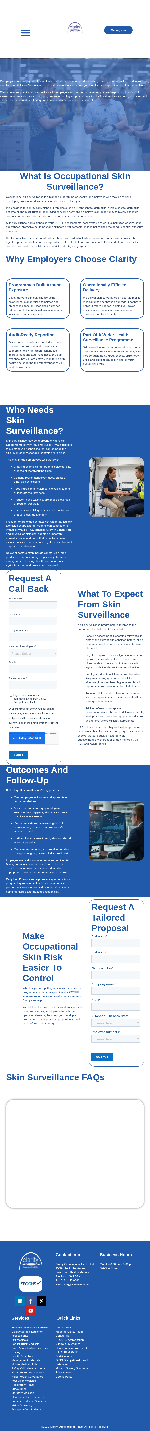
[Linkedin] (20, 1301)
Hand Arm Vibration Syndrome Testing (30, 1350)
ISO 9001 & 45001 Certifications (67, 1354)
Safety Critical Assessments (29, 1368)
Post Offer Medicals (24, 1380)
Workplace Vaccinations (26, 1409)
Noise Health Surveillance (27, 1376)
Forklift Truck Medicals (25, 1343)
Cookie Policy (64, 1376)
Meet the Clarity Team (69, 1331)
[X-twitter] (41, 1301)
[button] (26, 32)
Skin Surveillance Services (28, 1397)
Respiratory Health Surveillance (23, 1386)
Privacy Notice (64, 1372)
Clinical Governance (68, 1343)
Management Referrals (26, 1360)
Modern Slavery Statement (72, 1368)
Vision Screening (22, 1405)
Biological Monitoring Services (30, 1327)
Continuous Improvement (71, 1347)
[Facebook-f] (31, 1301)
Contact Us (62, 1335)
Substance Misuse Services (29, 1401)
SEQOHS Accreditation (70, 1339)
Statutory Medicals (23, 1392)
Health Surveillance (23, 1356)
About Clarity (63, 1327)
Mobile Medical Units (24, 1364)
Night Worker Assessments (28, 1372)
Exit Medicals (20, 1339)
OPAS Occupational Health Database (72, 1362)
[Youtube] (31, 1311)
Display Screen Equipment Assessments (28, 1333)
